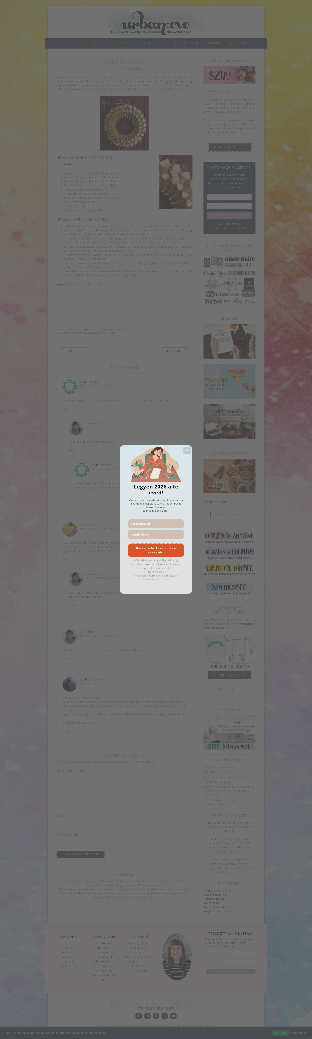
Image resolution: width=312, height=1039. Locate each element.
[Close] (187, 450)
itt (170, 579)
